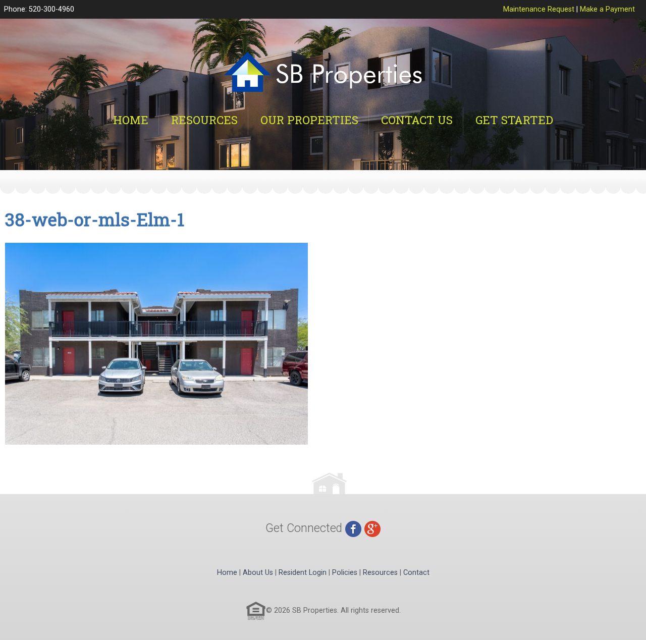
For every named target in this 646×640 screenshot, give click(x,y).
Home (130, 120)
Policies (344, 572)
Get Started (514, 120)
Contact (416, 572)
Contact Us (417, 120)
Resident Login (303, 572)
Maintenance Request (538, 9)
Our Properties (309, 120)
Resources (204, 120)
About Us (258, 572)
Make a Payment (607, 9)
